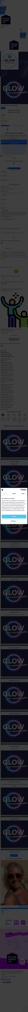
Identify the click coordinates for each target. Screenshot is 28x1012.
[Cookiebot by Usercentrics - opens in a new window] (20, 490)
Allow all (14, 516)
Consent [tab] (5, 493)
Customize (13, 521)
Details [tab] (14, 493)
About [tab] (22, 493)
